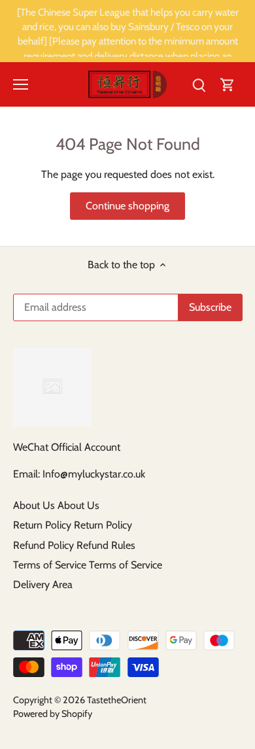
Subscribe (189, 417)
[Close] (234, 288)
